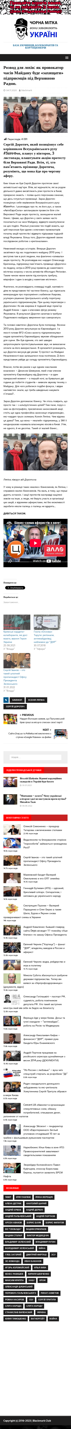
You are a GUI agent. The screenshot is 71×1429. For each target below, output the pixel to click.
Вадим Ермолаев (36, 1229)
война (53, 1318)
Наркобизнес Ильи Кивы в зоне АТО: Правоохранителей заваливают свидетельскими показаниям (43, 1151)
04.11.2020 (11, 90)
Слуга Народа (13, 1306)
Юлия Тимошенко (15, 1318)
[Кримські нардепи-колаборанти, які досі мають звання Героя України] (16, 622)
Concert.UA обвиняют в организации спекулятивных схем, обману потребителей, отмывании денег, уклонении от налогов (34, 1110)
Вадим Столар (13, 1235)
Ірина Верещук (44, 1197)
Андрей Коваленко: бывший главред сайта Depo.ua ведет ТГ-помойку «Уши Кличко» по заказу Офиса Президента (45, 931)
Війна (42, 1248)
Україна (41, 1312)
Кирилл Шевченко (38, 1274)
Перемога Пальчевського (20, 1293)
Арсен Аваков (13, 1222)
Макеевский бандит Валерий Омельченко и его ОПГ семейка (41, 876)
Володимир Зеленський (19, 1248)
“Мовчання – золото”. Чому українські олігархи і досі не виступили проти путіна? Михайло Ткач (43, 799)
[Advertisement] (35, 1369)
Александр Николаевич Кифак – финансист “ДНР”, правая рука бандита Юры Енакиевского (41, 1039)
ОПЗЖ (42, 1280)
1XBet (8, 1197)
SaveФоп (17, 700)
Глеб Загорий (13, 1254)
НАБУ (31, 1280)
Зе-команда (12, 1261)
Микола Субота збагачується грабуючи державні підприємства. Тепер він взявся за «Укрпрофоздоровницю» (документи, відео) (35, 981)
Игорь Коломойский (17, 1267)
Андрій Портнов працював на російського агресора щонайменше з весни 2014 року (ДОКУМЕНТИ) (44, 1056)
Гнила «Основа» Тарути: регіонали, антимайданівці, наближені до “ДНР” (45, 637)
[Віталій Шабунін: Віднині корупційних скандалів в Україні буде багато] (10, 785)
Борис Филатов (55, 1222)
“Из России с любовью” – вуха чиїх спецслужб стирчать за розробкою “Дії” (45, 1072)
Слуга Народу (34, 1306)
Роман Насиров (14, 1299)
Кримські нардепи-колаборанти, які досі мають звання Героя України (15, 637)
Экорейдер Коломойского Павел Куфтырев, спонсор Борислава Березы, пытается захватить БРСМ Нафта (33, 1170)
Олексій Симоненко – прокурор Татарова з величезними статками (42, 828)
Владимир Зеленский (18, 1242)
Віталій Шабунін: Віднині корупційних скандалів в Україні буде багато (41, 780)
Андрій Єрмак (13, 1210)
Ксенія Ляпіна (36, 700)
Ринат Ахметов (50, 1293)
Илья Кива (40, 1267)
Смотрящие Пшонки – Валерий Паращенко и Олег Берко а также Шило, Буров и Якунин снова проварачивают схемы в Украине (32, 911)
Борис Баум (34, 1222)
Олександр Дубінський (19, 1286)
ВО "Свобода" (13, 1229)
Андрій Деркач (34, 1210)
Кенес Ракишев (14, 1274)
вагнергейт (38, 1318)
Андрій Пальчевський (18, 1216)
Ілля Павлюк (23, 1197)
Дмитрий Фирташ (36, 1254)
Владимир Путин (45, 1242)
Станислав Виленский (18, 1312)
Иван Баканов (33, 1261)
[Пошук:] (35, 757)
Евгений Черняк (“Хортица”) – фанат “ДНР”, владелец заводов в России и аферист (44, 948)
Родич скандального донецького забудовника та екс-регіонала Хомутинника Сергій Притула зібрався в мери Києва (35, 1089)
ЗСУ (53, 1254)
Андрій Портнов (45, 1216)
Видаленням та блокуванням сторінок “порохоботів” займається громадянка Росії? (45, 843)
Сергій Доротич (15, 706)
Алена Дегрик (13, 1203)
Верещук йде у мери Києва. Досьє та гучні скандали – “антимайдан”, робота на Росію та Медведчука (44, 1021)
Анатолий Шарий (36, 1203)
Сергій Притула (47, 1299)
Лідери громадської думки (23, 770)
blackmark (26, 90)
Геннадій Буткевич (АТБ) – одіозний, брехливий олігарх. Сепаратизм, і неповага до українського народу (43, 892)
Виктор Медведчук (38, 1235)
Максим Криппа (14, 1280)
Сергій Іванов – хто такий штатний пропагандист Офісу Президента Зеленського (15, 677)
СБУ (31, 1299)
